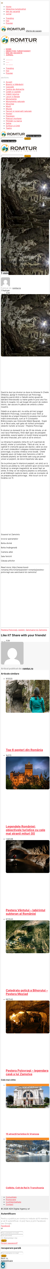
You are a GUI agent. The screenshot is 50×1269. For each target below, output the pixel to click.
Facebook (5, 1226)
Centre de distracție (15, 89)
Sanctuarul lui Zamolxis (36, 630)
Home (8, 6)
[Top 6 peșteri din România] (27, 713)
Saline (8, 123)
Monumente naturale (15, 101)
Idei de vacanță (13, 11)
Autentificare (7, 1261)
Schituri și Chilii (13, 126)
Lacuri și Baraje (13, 96)
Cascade (10, 87)
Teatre (9, 128)
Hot (7, 20)
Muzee (9, 108)
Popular (9, 23)
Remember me (10, 1238)
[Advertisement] (25, 506)
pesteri (21, 630)
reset (3, 1256)
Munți (8, 106)
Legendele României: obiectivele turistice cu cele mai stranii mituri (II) (25, 830)
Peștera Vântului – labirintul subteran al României (25, 911)
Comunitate (11, 1197)
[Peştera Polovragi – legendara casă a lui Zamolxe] (27, 1033)
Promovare (11, 1199)
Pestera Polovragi (9, 630)
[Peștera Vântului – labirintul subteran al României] (27, 873)
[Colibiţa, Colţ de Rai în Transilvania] (27, 1162)
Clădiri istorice (12, 94)
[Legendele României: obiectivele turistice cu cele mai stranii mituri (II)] (27, 789)
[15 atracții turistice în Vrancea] (27, 1108)
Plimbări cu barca (14, 121)
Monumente (11, 99)
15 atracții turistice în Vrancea (22, 1134)
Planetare (10, 116)
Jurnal (8, 14)
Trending (10, 18)
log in (4, 1240)
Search (27, 138)
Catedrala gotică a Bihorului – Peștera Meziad (27, 992)
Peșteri (9, 113)
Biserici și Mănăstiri (14, 84)
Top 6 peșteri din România (24, 750)
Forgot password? (9, 1243)
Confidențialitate (13, 1202)
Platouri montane (13, 118)
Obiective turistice (16, 9)
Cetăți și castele (13, 91)
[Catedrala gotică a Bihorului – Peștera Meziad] (27, 953)
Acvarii (9, 82)
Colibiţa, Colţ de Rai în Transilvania (25, 1187)
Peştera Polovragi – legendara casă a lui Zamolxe (27, 1072)
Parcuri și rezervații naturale (19, 111)
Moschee (10, 104)
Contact (9, 1204)
